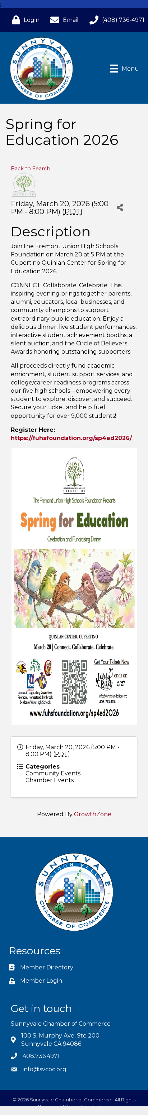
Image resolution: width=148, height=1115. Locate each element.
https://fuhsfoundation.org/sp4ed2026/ (71, 438)
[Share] (120, 207)
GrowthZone (92, 814)
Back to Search (30, 168)
